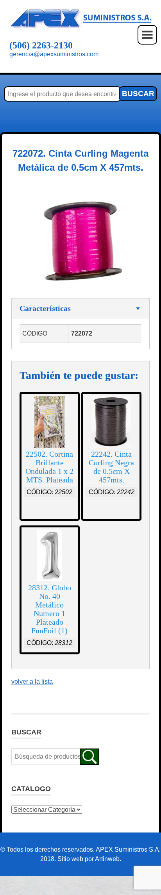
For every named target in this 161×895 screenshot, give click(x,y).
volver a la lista (32, 681)
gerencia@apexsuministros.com (53, 54)
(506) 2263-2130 (41, 45)
